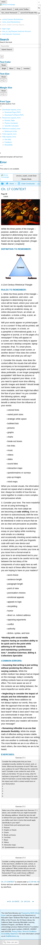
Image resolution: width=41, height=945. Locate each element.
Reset (3, 65)
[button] (8, 142)
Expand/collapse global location (38, 183)
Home (11, 184)
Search (5, 942)
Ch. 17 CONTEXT (8, 882)
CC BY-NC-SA (33, 882)
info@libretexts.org (12, 936)
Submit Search (6, 49)
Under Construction (28, 184)
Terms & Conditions (29, 931)
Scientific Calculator (12, 126)
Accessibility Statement (9, 934)
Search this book (6, 42)
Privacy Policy (17, 931)
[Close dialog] (1, 165)
